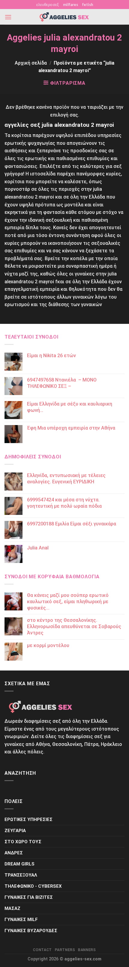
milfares (70, 4)
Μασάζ (12, 908)
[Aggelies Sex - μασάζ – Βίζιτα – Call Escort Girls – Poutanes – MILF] (64, 17)
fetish (87, 4)
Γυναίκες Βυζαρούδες (30, 930)
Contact (42, 950)
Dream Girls (19, 864)
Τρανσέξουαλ (20, 875)
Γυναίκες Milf (21, 919)
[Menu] (8, 17)
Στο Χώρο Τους (22, 841)
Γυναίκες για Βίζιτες (28, 897)
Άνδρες (13, 853)
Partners (65, 950)
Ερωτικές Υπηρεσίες (28, 819)
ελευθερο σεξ (47, 4)
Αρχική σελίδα (31, 63)
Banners (87, 950)
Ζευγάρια (15, 830)
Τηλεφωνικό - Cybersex (33, 886)
